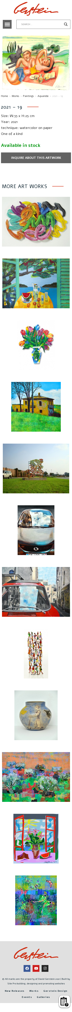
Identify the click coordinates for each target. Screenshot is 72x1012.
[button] (7, 24)
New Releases (15, 990)
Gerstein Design (55, 990)
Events (27, 997)
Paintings (28, 96)
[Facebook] (27, 968)
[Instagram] (45, 968)
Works (15, 96)
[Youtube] (36, 968)
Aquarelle (43, 96)
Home (4, 96)
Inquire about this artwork (36, 158)
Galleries (43, 997)
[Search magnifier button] (66, 24)
